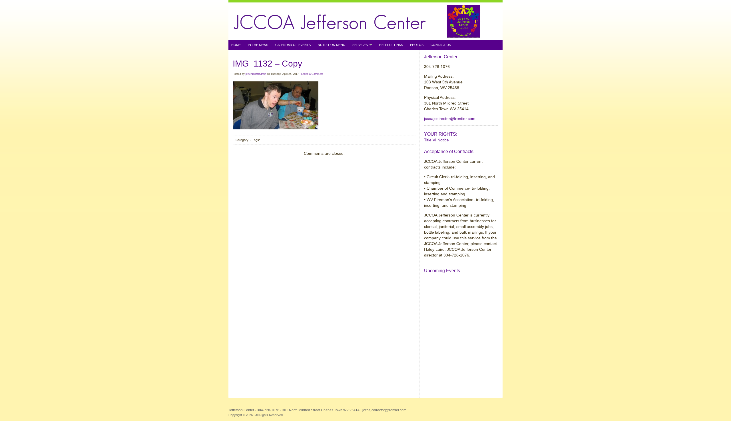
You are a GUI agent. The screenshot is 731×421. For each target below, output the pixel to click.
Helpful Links (391, 45)
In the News (258, 45)
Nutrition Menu (331, 45)
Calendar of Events (293, 45)
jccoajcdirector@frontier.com (449, 118)
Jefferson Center (365, 20)
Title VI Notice (436, 140)
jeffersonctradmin (256, 74)
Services (359, 45)
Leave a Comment (312, 74)
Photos (416, 45)
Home (236, 45)
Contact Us (441, 45)
